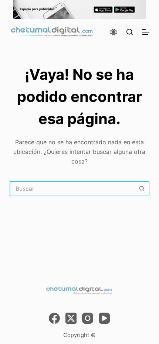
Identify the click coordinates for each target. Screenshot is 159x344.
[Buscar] (129, 32)
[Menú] (145, 32)
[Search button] (142, 188)
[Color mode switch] (113, 32)
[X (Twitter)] (71, 318)
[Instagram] (87, 318)
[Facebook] (54, 318)
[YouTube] (104, 318)
